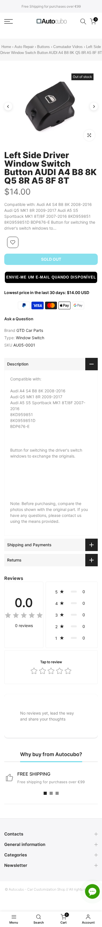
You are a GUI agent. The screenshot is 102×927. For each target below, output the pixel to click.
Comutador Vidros (68, 47)
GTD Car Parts (29, 330)
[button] (51, 277)
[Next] (94, 106)
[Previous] (8, 106)
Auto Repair (24, 47)
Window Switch (30, 337)
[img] (24, 616)
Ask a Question (18, 318)
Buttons (44, 47)
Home (6, 47)
